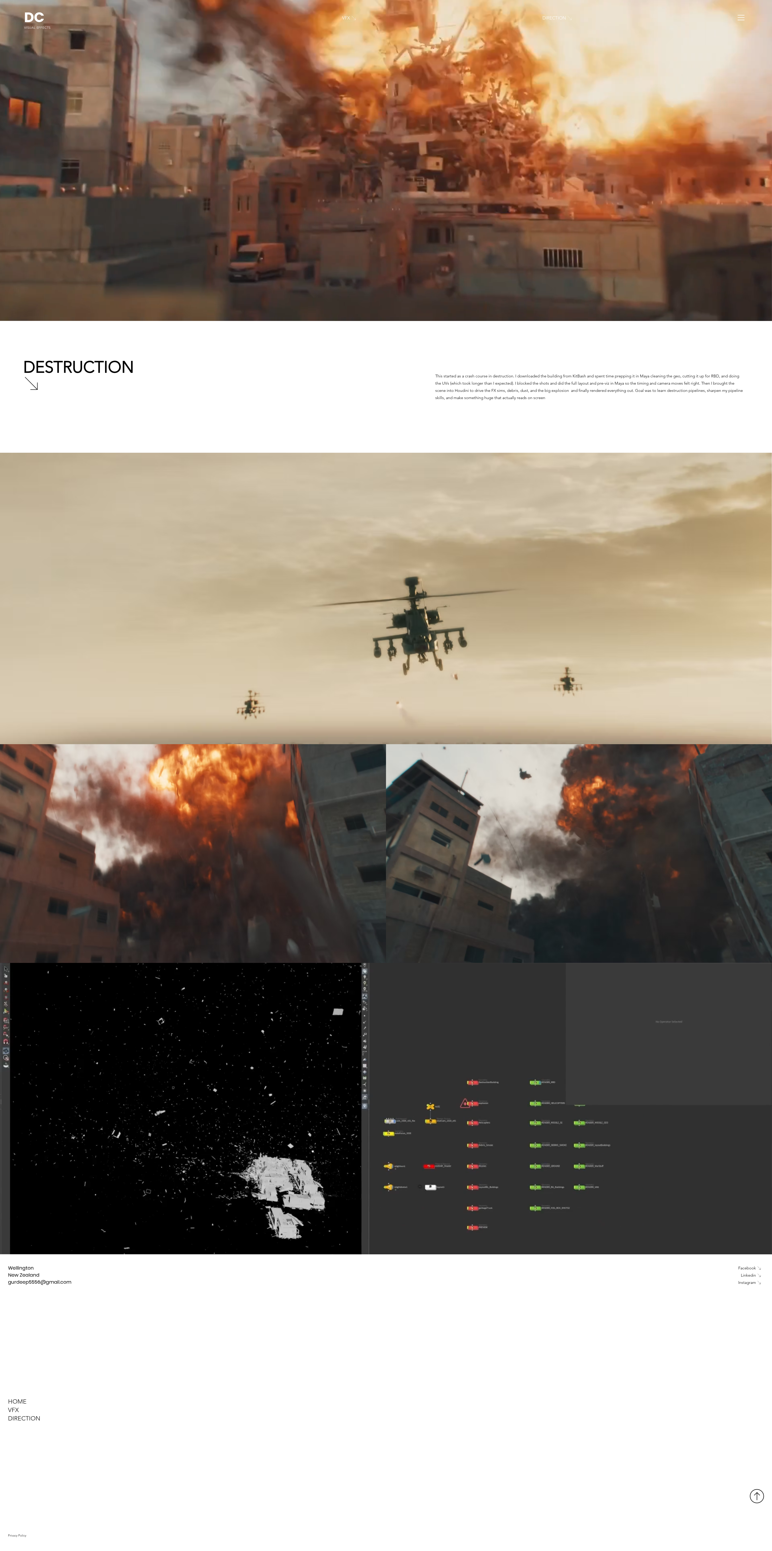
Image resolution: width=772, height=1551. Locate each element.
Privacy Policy (17, 1535)
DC (34, 17)
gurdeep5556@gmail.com (39, 1282)
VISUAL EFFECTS (37, 28)
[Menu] (741, 17)
